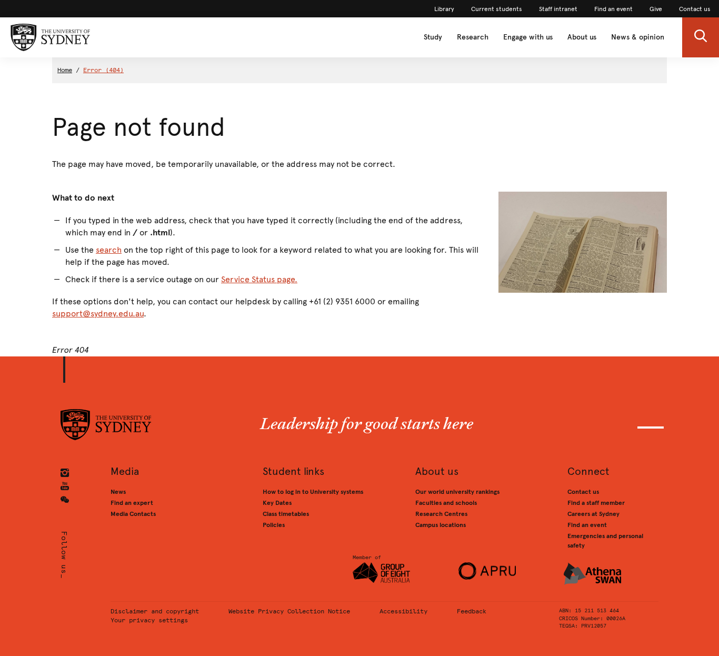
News (118, 491)
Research (472, 37)
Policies (274, 525)
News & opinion (637, 37)
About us (581, 37)
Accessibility (403, 611)
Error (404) (103, 70)
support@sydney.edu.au (98, 314)
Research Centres (441, 514)
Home (64, 70)
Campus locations (440, 525)
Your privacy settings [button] (149, 620)
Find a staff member (596, 502)
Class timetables (286, 514)
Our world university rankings (457, 491)
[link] (444, 9)
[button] (700, 37)
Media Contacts (133, 514)
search (109, 250)
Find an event (587, 525)
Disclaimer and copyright (155, 611)
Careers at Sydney (593, 514)
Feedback (471, 611)
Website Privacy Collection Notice (289, 611)
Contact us (583, 491)
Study (433, 37)
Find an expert (132, 502)
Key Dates (277, 502)
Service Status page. (259, 279)
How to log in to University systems (313, 491)
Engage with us (528, 37)
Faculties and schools (446, 502)
